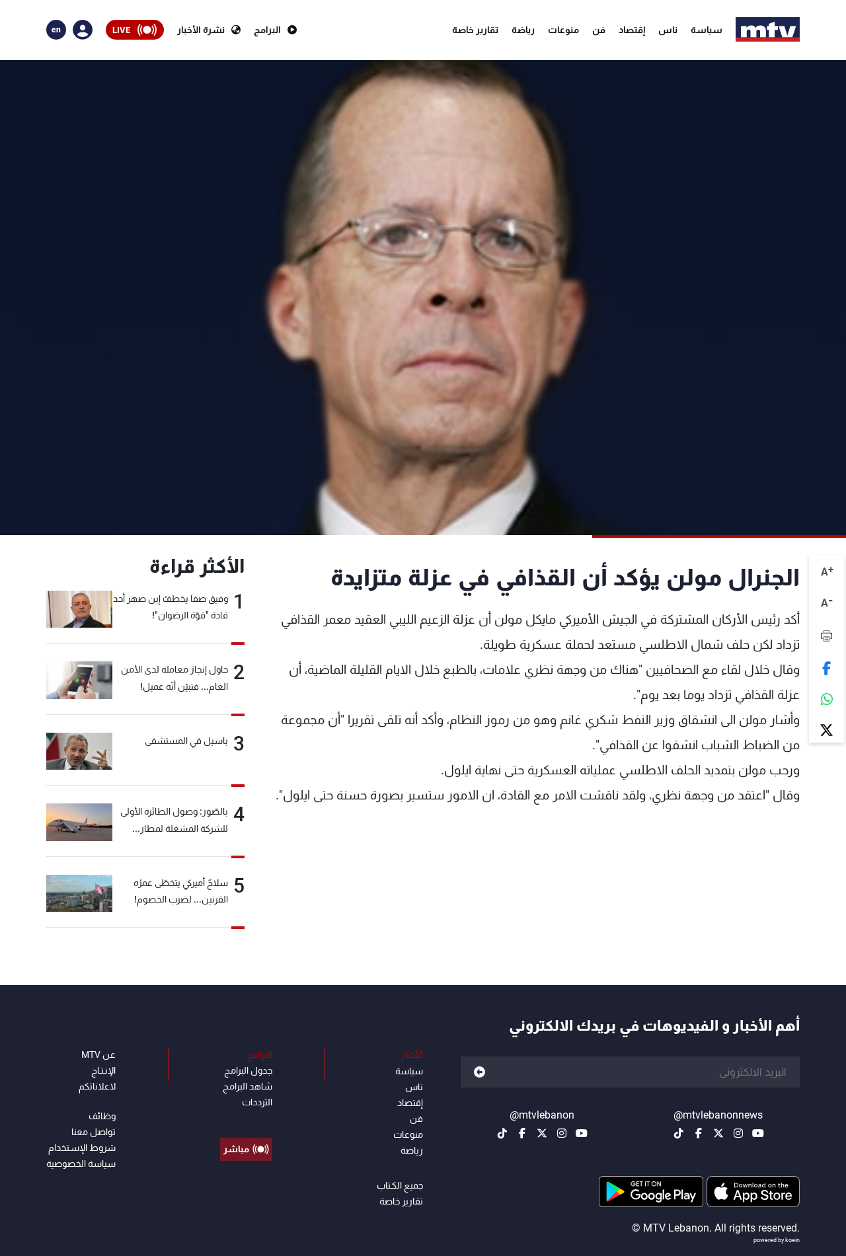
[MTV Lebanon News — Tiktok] (679, 1133)
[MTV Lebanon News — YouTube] (758, 1133)
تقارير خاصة (475, 29)
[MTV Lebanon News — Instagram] (738, 1133)
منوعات (563, 29)
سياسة (706, 29)
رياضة (523, 29)
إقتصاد (632, 29)
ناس (667, 29)
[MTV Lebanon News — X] (718, 1133)
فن (598, 29)
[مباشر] (246, 1119)
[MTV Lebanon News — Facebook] (699, 1133)
